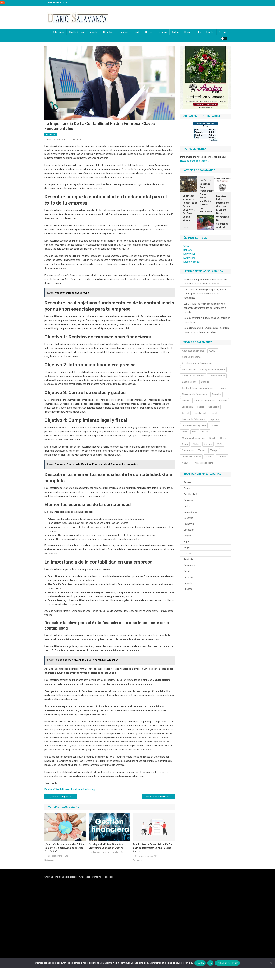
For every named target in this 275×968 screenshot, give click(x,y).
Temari (201, 450)
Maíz (194, 431)
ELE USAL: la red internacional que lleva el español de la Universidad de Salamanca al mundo (222, 212)
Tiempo (214, 450)
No (210, 963)
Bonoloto (188, 250)
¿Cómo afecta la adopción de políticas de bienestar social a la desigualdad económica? (65, 848)
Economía (123, 32)
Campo (149, 32)
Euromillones (190, 258)
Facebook (108, 877)
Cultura (175, 32)
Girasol (185, 413)
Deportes (108, 32)
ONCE (186, 245)
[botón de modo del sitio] (224, 38)
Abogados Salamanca (193, 350)
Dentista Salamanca (204, 400)
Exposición (187, 407)
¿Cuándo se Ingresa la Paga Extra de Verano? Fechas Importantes (63, 796)
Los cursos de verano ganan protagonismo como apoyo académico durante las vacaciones (205, 196)
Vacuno (186, 463)
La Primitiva (189, 254)
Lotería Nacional (191, 262)
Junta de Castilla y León (194, 425)
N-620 (212, 438)
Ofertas (188, 553)
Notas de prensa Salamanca (194, 161)
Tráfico (209, 456)
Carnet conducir (217, 375)
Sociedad (93, 32)
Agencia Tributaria (191, 357)
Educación (189, 530)
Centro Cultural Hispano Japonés (198, 388)
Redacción (78, 139)
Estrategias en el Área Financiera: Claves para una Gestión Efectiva (106, 846)
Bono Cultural (189, 369)
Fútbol (200, 407)
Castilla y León (76, 32)
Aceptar (200, 963)
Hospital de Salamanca (193, 419)
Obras (223, 438)
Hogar (187, 32)
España (136, 32)
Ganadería (213, 407)
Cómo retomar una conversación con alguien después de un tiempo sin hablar (206, 330)
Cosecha (216, 394)
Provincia (162, 32)
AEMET (213, 350)
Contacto (96, 877)
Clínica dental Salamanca (194, 394)
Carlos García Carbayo (193, 375)
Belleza (187, 482)
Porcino (208, 444)
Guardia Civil (200, 413)
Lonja (184, 431)
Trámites (221, 456)
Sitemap (48, 877)
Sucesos (188, 589)
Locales (214, 425)
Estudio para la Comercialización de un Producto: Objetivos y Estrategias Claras (152, 848)
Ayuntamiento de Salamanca (197, 363)
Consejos (188, 500)
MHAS (205, 431)
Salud (198, 32)
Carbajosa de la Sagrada (212, 369)
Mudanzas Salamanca (193, 438)
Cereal (223, 388)
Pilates (196, 444)
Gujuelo (214, 413)
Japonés (214, 419)
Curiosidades (190, 512)
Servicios (223, 32)
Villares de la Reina (203, 463)
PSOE (219, 444)
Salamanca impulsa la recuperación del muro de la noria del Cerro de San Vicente (189, 208)
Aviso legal (84, 877)
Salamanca (58, 32)
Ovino (185, 444)
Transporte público (191, 456)
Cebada (205, 382)
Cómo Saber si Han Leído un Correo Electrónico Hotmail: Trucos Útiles (160, 796)
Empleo (210, 32)
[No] (271, 963)
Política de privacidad (66, 877)
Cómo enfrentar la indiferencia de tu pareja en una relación (207, 320)
